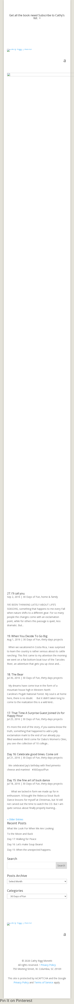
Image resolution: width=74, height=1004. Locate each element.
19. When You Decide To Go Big (27, 636)
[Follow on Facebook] (50, 944)
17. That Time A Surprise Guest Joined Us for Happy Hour (36, 714)
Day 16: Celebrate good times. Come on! (32, 754)
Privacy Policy (48, 965)
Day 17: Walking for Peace (21, 839)
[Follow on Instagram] (57, 944)
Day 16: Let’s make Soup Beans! (25, 844)
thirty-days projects (52, 639)
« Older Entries (15, 819)
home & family (49, 596)
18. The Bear (15, 674)
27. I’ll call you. (16, 593)
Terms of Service (43, 982)
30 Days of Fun (31, 596)
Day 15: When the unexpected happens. (29, 849)
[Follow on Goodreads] (64, 944)
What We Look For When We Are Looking (30, 828)
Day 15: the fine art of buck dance (28, 780)
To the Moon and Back (20, 833)
